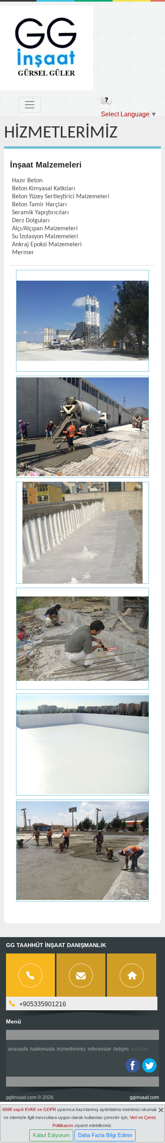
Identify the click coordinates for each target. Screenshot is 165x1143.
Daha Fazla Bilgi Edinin (105, 1135)
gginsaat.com (144, 1097)
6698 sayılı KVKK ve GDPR (29, 1109)
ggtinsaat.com (21, 1097)
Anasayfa (18, 1049)
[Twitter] (149, 1065)
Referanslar (99, 1049)
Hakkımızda (42, 1049)
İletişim (121, 1049)
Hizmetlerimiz (71, 1049)
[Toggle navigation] (29, 105)
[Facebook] (132, 1065)
